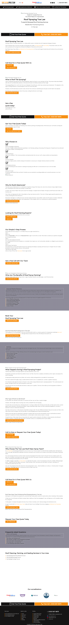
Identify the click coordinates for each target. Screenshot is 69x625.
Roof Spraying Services (12, 201)
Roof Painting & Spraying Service (15, 420)
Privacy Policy (36, 617)
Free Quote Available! (12, 320)
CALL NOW (9, 128)
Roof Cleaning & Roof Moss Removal (12, 613)
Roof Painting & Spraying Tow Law (14, 557)
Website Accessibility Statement (39, 619)
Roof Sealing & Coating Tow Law (13, 559)
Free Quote (9, 65)
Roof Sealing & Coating (9, 616)
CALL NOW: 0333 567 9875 (12, 263)
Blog (22, 618)
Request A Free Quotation (13, 52)
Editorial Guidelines (37, 622)
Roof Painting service (12, 278)
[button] (20, 3)
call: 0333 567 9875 (11, 67)
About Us (23, 616)
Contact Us (24, 617)
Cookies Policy (36, 616)
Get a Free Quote (11, 521)
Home (23, 613)
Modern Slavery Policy (37, 613)
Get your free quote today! (14, 131)
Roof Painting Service (12, 92)
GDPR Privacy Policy (37, 614)
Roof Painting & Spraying (13, 335)
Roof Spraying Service (12, 388)
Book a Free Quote (11, 216)
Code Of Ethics (36, 620)
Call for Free (10, 434)
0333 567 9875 (63, 2)
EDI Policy (35, 618)
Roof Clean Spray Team (12, 507)
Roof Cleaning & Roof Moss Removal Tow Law (16, 555)
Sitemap (23, 619)
